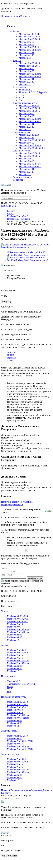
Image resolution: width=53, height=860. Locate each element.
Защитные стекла (21, 132)
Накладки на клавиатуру (25, 103)
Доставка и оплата (10, 16)
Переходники (19, 87)
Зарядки (17, 60)
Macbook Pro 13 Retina (30, 47)
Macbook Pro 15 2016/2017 (32, 148)
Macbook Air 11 (26, 52)
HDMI (22, 95)
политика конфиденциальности (17, 503)
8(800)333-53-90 (9, 206)
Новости (5, 790)
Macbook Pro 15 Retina (30, 50)
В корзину (6, 301)
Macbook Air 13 (26, 55)
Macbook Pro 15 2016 (29, 39)
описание (12, 352)
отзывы (11, 360)
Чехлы (16, 31)
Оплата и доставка (22, 177)
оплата (10, 354)
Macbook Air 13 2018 (29, 34)
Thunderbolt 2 (25, 89)
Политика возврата (10, 502)
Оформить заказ (9, 856)
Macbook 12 (25, 58)
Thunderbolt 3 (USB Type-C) (33, 92)
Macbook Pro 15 (26, 44)
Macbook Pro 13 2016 (29, 36)
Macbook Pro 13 (26, 42)
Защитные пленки (22, 150)
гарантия (11, 357)
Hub (21, 100)
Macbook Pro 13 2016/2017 (32, 140)
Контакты (25, 16)
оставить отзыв (35, 578)
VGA (21, 97)
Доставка (47, 790)
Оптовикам (36, 790)
